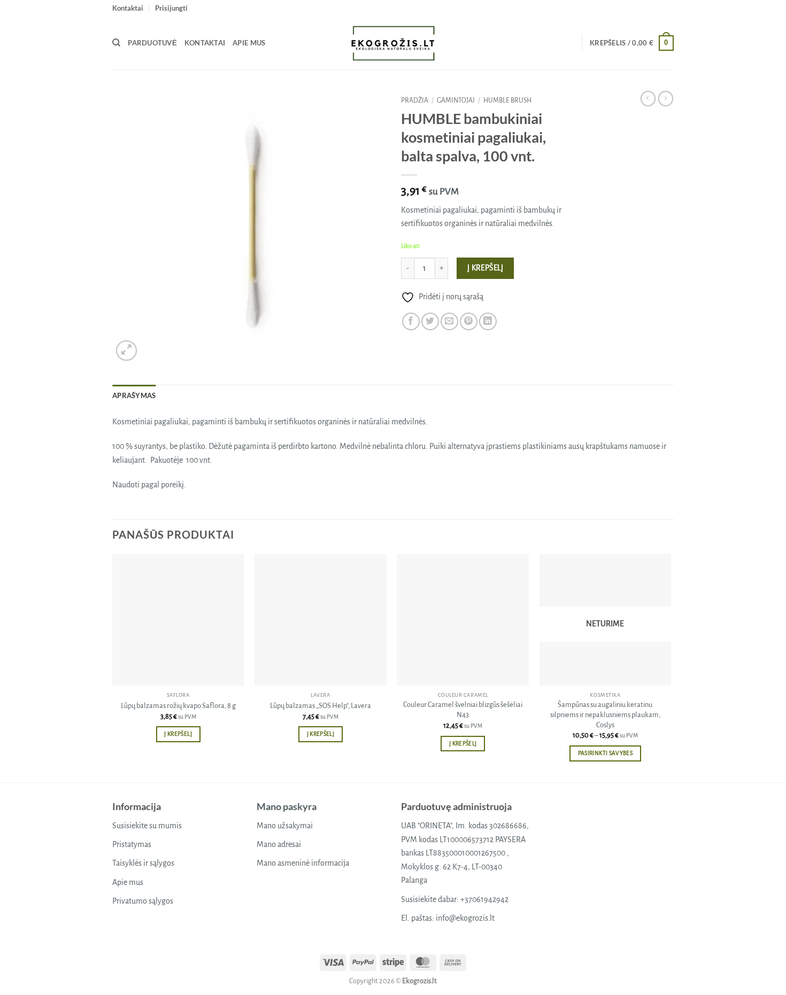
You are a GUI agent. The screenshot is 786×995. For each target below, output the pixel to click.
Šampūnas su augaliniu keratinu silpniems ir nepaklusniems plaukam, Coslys (605, 714)
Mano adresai (279, 844)
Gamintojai (456, 100)
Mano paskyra (287, 806)
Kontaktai (127, 8)
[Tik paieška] (116, 43)
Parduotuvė (152, 42)
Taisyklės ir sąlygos (143, 863)
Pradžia (414, 100)
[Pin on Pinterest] (468, 321)
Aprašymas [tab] (134, 395)
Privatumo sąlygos (142, 901)
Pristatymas (131, 844)
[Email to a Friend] (449, 321)
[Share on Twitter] (430, 321)
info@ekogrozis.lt (465, 918)
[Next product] (648, 98)
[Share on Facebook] (411, 321)
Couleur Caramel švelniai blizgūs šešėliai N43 (462, 710)
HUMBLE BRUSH (507, 100)
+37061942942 (484, 899)
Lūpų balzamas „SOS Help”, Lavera (320, 706)
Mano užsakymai (285, 825)
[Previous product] (665, 98)
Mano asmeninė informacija (303, 863)
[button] (171, 8)
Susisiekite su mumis (147, 825)
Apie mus (249, 42)
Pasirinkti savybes (605, 753)
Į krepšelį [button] (177, 734)
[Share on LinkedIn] (488, 321)
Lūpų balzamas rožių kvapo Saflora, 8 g (178, 706)
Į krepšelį (485, 268)
